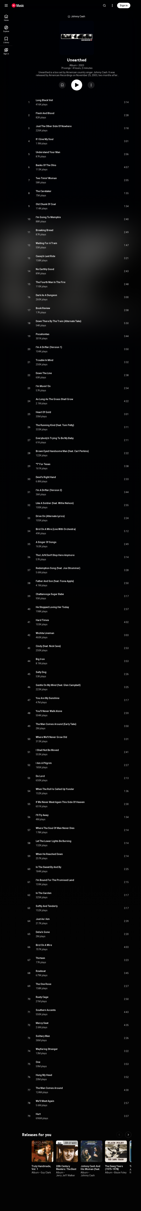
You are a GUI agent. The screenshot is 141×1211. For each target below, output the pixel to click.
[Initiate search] (104, 5)
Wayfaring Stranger (47, 1049)
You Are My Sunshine (47, 698)
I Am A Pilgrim (44, 763)
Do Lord (40, 776)
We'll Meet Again (45, 1101)
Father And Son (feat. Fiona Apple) (55, 581)
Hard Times (42, 620)
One (38, 1062)
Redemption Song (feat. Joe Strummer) (58, 568)
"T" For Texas (43, 464)
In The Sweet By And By (48, 867)
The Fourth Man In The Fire (50, 282)
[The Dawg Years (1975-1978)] (116, 1151)
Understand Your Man (48, 152)
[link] (6, 17)
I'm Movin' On (43, 386)
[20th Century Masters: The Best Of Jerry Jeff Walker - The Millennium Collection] (67, 1151)
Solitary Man (43, 1036)
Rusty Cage (42, 997)
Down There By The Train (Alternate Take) (58, 321)
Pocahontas (42, 334)
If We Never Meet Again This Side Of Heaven (60, 802)
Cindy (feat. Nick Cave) (48, 646)
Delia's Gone (43, 932)
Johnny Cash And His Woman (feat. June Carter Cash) (91, 1169)
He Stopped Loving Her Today (52, 607)
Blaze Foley (120, 1172)
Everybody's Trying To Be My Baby (55, 438)
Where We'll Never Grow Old (51, 737)
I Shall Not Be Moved (47, 750)
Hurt (38, 1114)
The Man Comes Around (49, 1088)
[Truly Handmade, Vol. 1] (42, 1151)
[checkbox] (126, 102)
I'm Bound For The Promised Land (55, 880)
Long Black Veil (44, 100)
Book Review (43, 308)
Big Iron (40, 659)
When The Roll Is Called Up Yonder (55, 789)
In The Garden (43, 893)
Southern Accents (46, 1010)
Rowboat (41, 971)
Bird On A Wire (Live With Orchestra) (56, 529)
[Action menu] (91, 85)
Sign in (124, 5)
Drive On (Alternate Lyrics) (50, 516)
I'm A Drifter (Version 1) (49, 347)
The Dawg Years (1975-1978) (114, 1167)
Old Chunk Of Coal (46, 204)
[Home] (18, 5)
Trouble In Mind (44, 360)
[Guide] (6, 5)
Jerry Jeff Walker (65, 1175)
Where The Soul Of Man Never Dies (55, 828)
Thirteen (40, 958)
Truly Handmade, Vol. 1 (41, 1167)
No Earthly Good (45, 269)
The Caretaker (43, 191)
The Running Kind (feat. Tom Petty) (55, 425)
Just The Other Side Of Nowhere (54, 126)
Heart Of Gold (43, 412)
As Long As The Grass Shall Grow (54, 399)
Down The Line (44, 373)
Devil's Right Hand (46, 477)
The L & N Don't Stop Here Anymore (55, 555)
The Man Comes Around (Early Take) (56, 724)
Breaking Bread (44, 230)
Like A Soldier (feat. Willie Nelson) (55, 503)
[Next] (128, 1134)
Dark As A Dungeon (46, 295)
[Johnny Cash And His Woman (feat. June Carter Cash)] (91, 1151)
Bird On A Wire (44, 945)
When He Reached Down (49, 854)
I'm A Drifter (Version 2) (49, 490)
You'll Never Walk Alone (49, 711)
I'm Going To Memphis (48, 217)
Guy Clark (46, 1172)
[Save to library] (62, 85)
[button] (62, 85)
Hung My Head (44, 1075)
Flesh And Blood (45, 113)
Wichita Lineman (45, 633)
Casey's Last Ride (45, 256)
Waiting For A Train (46, 243)
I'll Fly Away (42, 815)
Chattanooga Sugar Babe (50, 594)
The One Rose (43, 984)
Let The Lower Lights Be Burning (53, 841)
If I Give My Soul (44, 139)
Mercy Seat (42, 1023)
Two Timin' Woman (46, 178)
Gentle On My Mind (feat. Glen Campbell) (58, 685)
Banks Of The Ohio (46, 165)
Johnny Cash (78, 16)
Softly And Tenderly (47, 906)
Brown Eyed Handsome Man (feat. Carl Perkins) (62, 451)
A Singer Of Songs (46, 542)
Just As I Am (43, 919)
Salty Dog (41, 672)
